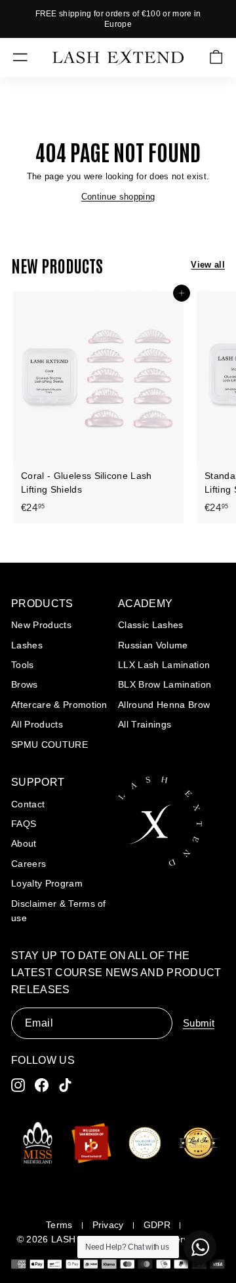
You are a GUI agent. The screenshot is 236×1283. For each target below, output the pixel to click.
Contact (28, 804)
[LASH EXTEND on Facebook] (42, 1085)
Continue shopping (118, 197)
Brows (24, 684)
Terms (59, 1225)
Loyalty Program (47, 883)
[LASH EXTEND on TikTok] (65, 1085)
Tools (22, 664)
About (24, 843)
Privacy (108, 1225)
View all (208, 265)
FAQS (23, 823)
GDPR (157, 1225)
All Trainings (144, 724)
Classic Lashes (151, 625)
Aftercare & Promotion (59, 704)
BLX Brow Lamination (164, 684)
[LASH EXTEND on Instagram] (18, 1085)
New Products (41, 625)
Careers (28, 863)
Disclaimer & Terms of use (58, 910)
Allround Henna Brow (164, 704)
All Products (37, 724)
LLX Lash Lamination (164, 664)
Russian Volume (153, 645)
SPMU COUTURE (49, 744)
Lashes (27, 645)
